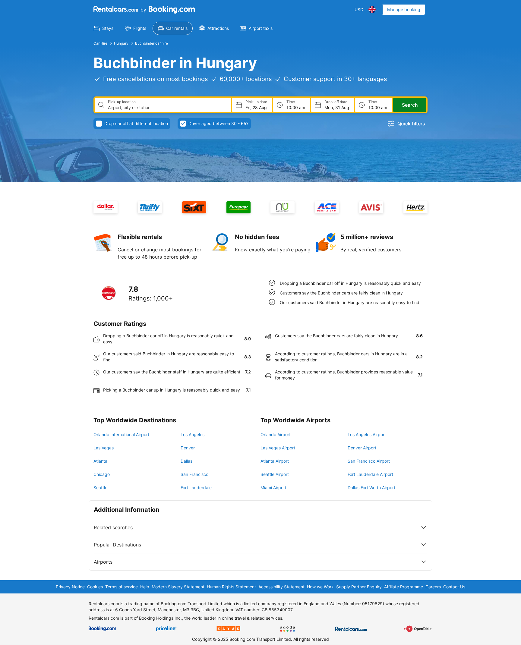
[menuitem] (103, 28)
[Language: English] (372, 9)
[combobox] (167, 108)
